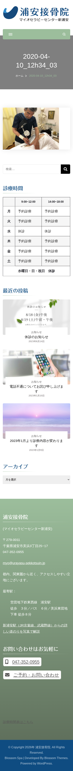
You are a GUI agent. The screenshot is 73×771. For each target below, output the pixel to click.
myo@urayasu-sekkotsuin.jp (24, 563)
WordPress (44, 763)
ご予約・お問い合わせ (36, 674)
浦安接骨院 (42, 747)
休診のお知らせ (36, 337)
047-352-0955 (25, 661)
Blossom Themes (56, 758)
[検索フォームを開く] (64, 34)
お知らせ (36, 332)
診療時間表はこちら (18, 722)
